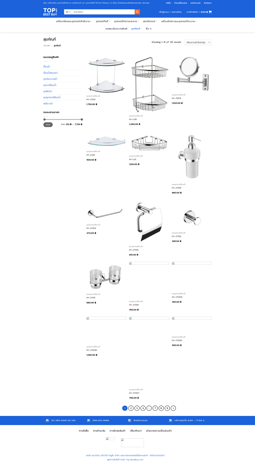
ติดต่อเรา (208, 2)
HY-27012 (176, 236)
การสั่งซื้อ (84, 430)
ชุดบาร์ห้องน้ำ (49, 85)
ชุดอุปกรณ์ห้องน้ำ (52, 97)
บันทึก (168, 2)
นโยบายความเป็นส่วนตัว (159, 430)
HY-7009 (176, 98)
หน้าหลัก (46, 45)
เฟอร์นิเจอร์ (149, 21)
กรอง (48, 124)
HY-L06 (133, 119)
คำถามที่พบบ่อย (180, 2)
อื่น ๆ (148, 29)
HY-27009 (177, 297)
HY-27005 (177, 340)
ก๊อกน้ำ (46, 67)
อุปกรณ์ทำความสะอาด (125, 21)
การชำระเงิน (99, 430)
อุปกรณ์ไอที (102, 21)
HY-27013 (133, 249)
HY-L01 (132, 159)
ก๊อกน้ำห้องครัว (50, 73)
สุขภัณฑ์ (135, 29)
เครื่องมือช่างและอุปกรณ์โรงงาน (178, 21)
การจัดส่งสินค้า (118, 430)
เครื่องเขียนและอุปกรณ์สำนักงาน (73, 21)
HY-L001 (90, 155)
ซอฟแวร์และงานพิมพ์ (116, 29)
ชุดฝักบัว (47, 91)
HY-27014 (91, 228)
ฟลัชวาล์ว (48, 103)
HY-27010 (134, 304)
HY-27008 (91, 350)
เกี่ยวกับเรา (136, 430)
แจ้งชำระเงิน (196, 2)
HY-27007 (134, 393)
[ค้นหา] (137, 11)
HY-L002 (90, 99)
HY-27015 (176, 187)
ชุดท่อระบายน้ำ (50, 79)
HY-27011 (90, 297)
